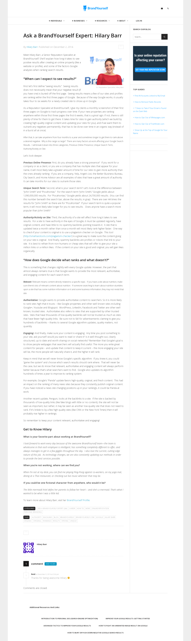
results (56, 521)
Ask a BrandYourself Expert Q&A (53, 508)
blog (56, 517)
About (122, 20)
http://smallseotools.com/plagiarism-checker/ (48, 236)
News (88, 508)
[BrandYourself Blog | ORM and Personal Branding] (95, 8)
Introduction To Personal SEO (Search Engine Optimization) (69, 618)
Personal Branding (33, 512)
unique (73, 521)
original (37, 521)
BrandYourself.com (85, 517)
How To (80, 508)
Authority (37, 517)
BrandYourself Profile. (78, 500)
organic (28, 521)
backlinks (47, 517)
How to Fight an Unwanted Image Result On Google (123, 626)
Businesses (79, 20)
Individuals (56, 20)
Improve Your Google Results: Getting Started (128, 618)
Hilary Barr (32, 46)
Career (72, 508)
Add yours (50, 564)
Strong (65, 521)
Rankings (47, 521)
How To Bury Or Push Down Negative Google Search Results (95, 633)
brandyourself (67, 517)
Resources (102, 20)
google (99, 517)
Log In (139, 20)
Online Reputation (100, 508)
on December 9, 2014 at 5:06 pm (47, 574)
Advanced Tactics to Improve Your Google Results (67, 626)
